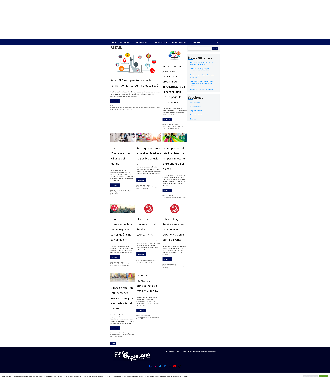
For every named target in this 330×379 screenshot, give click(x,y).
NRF (175, 266)
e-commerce (120, 192)
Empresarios (196, 42)
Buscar (215, 48)
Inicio (114, 42)
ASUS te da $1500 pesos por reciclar (201, 89)
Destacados (167, 124)
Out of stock (151, 187)
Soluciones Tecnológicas (125, 109)
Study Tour (121, 336)
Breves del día (116, 190)
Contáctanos (212, 352)
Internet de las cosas (149, 107)
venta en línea (144, 188)
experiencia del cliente (128, 334)
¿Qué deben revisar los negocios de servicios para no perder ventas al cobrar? (201, 83)
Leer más (115, 101)
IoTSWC (179, 197)
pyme (112, 265)
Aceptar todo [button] (323, 376)
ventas (157, 317)
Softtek (116, 109)
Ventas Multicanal (141, 319)
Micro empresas (141, 42)
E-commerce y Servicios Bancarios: (174, 126)
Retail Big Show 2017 (123, 265)
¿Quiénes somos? (186, 352)
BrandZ (114, 192)
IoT (175, 197)
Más (113, 343)
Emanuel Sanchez (117, 107)
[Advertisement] (165, 26)
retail (111, 109)
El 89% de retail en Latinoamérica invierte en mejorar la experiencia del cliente (122, 298)
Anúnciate (196, 352)
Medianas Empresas (126, 190)
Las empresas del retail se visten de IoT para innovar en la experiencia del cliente (174, 158)
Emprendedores (125, 42)
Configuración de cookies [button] (310, 376)
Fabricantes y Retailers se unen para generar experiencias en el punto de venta (174, 229)
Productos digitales (127, 264)
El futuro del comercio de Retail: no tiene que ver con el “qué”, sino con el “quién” (122, 229)
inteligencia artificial (137, 107)
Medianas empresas (179, 42)
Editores (204, 352)
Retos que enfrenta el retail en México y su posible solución (148, 153)
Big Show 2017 (142, 260)
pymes (158, 107)
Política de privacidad (172, 352)
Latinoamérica (140, 262)
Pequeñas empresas (160, 42)
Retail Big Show (167, 267)
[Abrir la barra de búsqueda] (217, 42)
